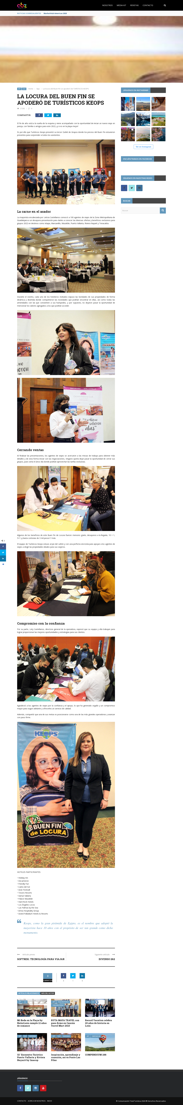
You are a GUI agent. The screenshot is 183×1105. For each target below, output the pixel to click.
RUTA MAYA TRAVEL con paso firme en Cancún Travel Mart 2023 (65, 1023)
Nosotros (107, 5)
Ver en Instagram (143, 147)
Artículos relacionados (28, 993)
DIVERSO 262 (107, 959)
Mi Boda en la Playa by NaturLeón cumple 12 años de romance (32, 1023)
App (19, 89)
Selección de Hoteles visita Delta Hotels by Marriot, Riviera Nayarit (74, 13)
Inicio (49, 1101)
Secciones (32, 1036)
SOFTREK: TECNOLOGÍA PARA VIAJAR (40, 959)
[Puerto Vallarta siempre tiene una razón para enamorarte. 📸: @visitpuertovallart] (158, 134)
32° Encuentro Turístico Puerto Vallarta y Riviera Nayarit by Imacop (31, 1057)
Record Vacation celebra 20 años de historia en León (98, 1023)
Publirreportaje (63, 1002)
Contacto (148, 5)
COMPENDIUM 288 (95, 1054)
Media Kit (121, 5)
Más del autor (47, 993)
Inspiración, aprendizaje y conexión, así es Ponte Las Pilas (65, 1057)
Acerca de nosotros (36, 1101)
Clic (24, 89)
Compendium (96, 1036)
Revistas (134, 5)
